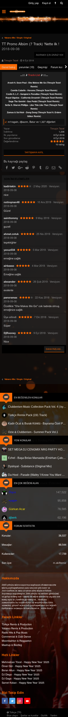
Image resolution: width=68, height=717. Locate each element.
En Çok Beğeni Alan (26, 483)
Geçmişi (42, 67)
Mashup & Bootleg (12, 645)
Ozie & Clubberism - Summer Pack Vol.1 (33, 432)
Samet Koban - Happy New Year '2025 (23, 682)
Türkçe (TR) (15, 712)
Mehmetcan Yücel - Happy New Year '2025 (25, 662)
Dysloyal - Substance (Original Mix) (30, 466)
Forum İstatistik (24, 526)
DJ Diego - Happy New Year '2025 (20, 674)
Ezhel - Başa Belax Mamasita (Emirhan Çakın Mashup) (37, 457)
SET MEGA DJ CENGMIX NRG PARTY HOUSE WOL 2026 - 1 (37, 449)
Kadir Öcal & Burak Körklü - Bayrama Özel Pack (37, 423)
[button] (4, 11)
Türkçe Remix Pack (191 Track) (27, 415)
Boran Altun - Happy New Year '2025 (22, 670)
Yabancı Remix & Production (17, 628)
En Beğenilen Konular (28, 397)
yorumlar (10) (26, 67)
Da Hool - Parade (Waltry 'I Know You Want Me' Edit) (37, 474)
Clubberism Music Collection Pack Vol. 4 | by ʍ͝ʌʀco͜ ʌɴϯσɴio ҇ (37, 406)
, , (31, 121)
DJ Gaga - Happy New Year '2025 (20, 678)
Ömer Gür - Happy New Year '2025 (21, 666)
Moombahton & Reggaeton (17, 640)
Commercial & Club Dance (16, 636)
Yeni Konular (22, 440)
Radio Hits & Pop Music (15, 632)
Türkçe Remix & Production (17, 624)
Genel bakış (8, 67)
